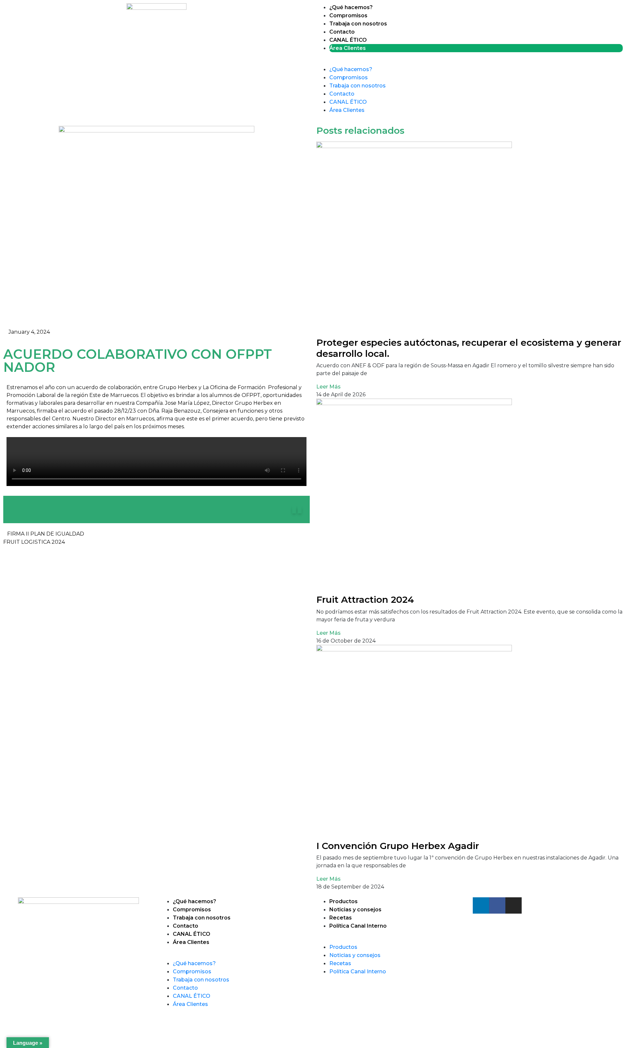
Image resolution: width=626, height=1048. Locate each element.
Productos (343, 901)
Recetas (340, 918)
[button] (469, 61)
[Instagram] (513, 905)
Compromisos (348, 15)
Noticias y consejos (355, 909)
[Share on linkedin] (294, 509)
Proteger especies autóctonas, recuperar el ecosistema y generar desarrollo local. (468, 348)
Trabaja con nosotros (358, 24)
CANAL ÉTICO (348, 40)
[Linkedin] (481, 905)
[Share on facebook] (300, 509)
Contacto (342, 32)
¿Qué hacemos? (351, 7)
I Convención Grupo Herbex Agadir (397, 845)
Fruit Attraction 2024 (365, 599)
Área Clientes (347, 48)
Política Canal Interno (358, 926)
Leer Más (328, 387)
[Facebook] (497, 905)
